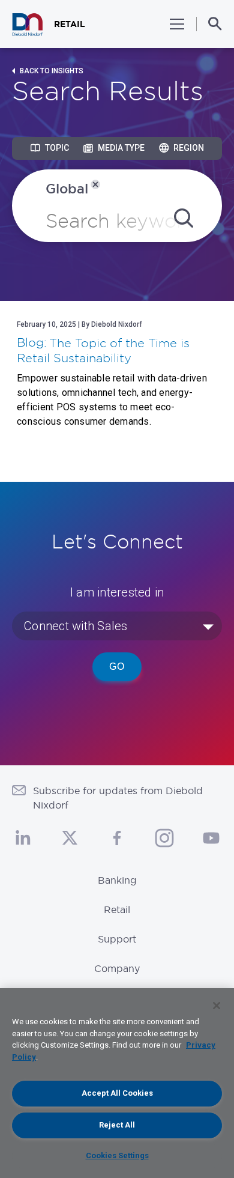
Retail (117, 909)
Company (117, 968)
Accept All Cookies (117, 1093)
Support (117, 939)
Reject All (117, 1124)
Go (117, 666)
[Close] (216, 1005)
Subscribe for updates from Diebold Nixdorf (118, 798)
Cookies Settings (117, 1155)
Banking (117, 880)
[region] (117, 1083)
